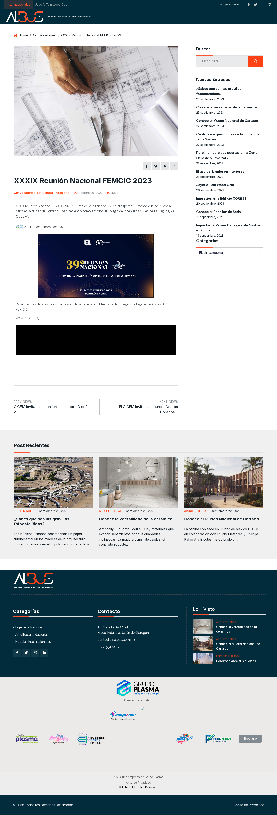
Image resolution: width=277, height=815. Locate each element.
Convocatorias (44, 35)
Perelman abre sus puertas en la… (236, 663)
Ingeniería (62, 193)
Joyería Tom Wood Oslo (51, 4)
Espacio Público (227, 656)
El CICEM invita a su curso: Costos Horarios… (148, 407)
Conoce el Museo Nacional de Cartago (227, 121)
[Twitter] (255, 4)
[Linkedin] (269, 4)
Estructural (45, 193)
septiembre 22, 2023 (226, 511)
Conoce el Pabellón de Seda (218, 212)
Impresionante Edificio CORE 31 (221, 198)
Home (23, 35)
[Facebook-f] (248, 4)
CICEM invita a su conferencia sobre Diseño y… (52, 407)
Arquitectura (110, 511)
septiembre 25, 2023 (53, 511)
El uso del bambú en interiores (220, 171)
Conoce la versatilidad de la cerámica (226, 107)
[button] (187, 4)
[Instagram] (262, 4)
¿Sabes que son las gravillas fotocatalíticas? (41, 521)
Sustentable (24, 511)
